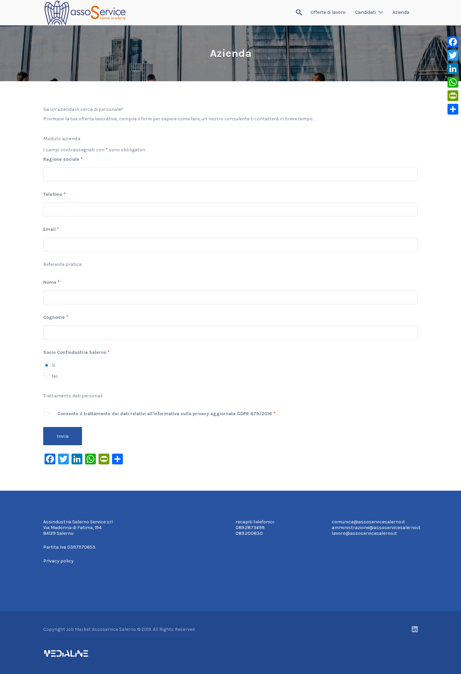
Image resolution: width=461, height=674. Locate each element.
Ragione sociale (63, 159)
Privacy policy (58, 561)
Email (51, 229)
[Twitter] (453, 55)
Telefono (54, 194)
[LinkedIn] (453, 68)
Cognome (55, 317)
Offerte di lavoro (328, 12)
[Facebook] (453, 42)
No (55, 376)
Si (53, 365)
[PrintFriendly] (453, 95)
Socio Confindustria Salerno (76, 352)
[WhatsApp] (453, 82)
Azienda (400, 12)
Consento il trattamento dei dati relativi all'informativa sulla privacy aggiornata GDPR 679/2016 (166, 414)
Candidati (365, 12)
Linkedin (415, 629)
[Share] (453, 109)
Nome (51, 282)
